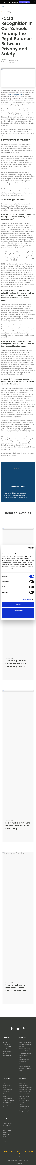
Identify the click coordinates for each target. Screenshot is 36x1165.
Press (4, 1136)
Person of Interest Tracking (24, 1101)
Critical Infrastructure (25, 1053)
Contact (5, 1141)
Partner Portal (18, 1157)
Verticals (22, 1038)
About (5, 1119)
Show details (27, 599)
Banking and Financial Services (25, 1045)
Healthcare (22, 1057)
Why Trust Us (6, 1134)
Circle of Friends (23, 1085)
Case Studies (6, 1092)
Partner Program (7, 1130)
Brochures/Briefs (7, 1089)
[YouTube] (18, 1029)
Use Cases (22, 1078)
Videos (4, 1107)
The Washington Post (15, 95)
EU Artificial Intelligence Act (15, 1160)
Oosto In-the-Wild (7, 1123)
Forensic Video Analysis (25, 1087)
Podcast (5, 1087)
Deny (18, 615)
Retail (20, 1064)
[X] (24, 1029)
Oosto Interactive (7, 1098)
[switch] (31, 581)
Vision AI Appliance (7, 1055)
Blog (4, 1083)
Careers (5, 1139)
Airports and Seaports (25, 1042)
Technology (6, 1042)
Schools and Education (25, 1066)
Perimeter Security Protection (24, 1097)
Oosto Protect (6, 1044)
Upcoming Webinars (8, 1105)
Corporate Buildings (24, 1051)
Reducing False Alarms (25, 1089)
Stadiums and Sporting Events (25, 1069)
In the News (6, 1096)
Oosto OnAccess (7, 1049)
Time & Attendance (24, 1106)
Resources (6, 1078)
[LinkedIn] (12, 1029)
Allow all (18, 604)
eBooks (5, 1094)
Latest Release (7, 1051)
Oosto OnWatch (7, 1047)
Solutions (6, 1038)
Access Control (23, 1083)
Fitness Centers (23, 1055)
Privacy (26, 1157)
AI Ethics (26, 1160)
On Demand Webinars (8, 1100)
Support (5, 1132)
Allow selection (18, 610)
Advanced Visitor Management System (24, 1110)
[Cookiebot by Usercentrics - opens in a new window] (26, 548)
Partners (5, 1128)
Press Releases (7, 1102)
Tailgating (22, 1104)
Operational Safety (24, 1094)
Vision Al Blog (7, 12)
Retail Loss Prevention (25, 1092)
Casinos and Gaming (24, 1049)
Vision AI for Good (7, 1126)
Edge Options (6, 1053)
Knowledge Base (7, 1085)
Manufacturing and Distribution (24, 1061)
